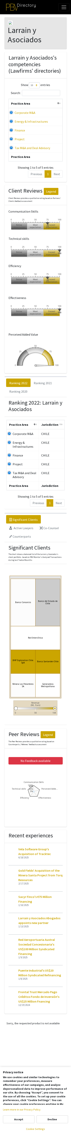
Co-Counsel (51, 528)
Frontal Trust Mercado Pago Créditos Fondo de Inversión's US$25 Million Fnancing (38, 996)
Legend (51, 191)
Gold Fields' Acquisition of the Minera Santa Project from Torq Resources (40, 875)
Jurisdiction (49, 425)
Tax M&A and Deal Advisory (32, 148)
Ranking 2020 (18, 391)
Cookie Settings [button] (35, 1129)
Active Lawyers (23, 528)
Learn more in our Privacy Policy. (22, 1109)
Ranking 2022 (18, 383)
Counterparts (21, 536)
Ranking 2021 (43, 383)
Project (20, 139)
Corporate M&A (25, 113)
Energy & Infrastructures (31, 121)
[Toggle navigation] (63, 7)
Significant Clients (25, 520)
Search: (16, 93)
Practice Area (20, 103)
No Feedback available (35, 761)
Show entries (35, 85)
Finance (20, 130)
